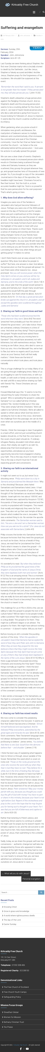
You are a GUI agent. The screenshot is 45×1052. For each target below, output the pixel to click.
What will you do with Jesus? (16, 873)
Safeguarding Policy (12, 997)
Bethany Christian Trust (14, 1022)
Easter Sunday (10, 924)
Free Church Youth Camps (15, 992)
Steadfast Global (11, 1012)
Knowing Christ (10, 907)
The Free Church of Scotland (16, 987)
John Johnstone (25, 35)
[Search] (41, 892)
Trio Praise (8, 1027)
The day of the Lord (12, 920)
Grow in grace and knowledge (16, 911)
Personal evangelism (33, 879)
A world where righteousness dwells (19, 915)
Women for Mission (12, 1017)
